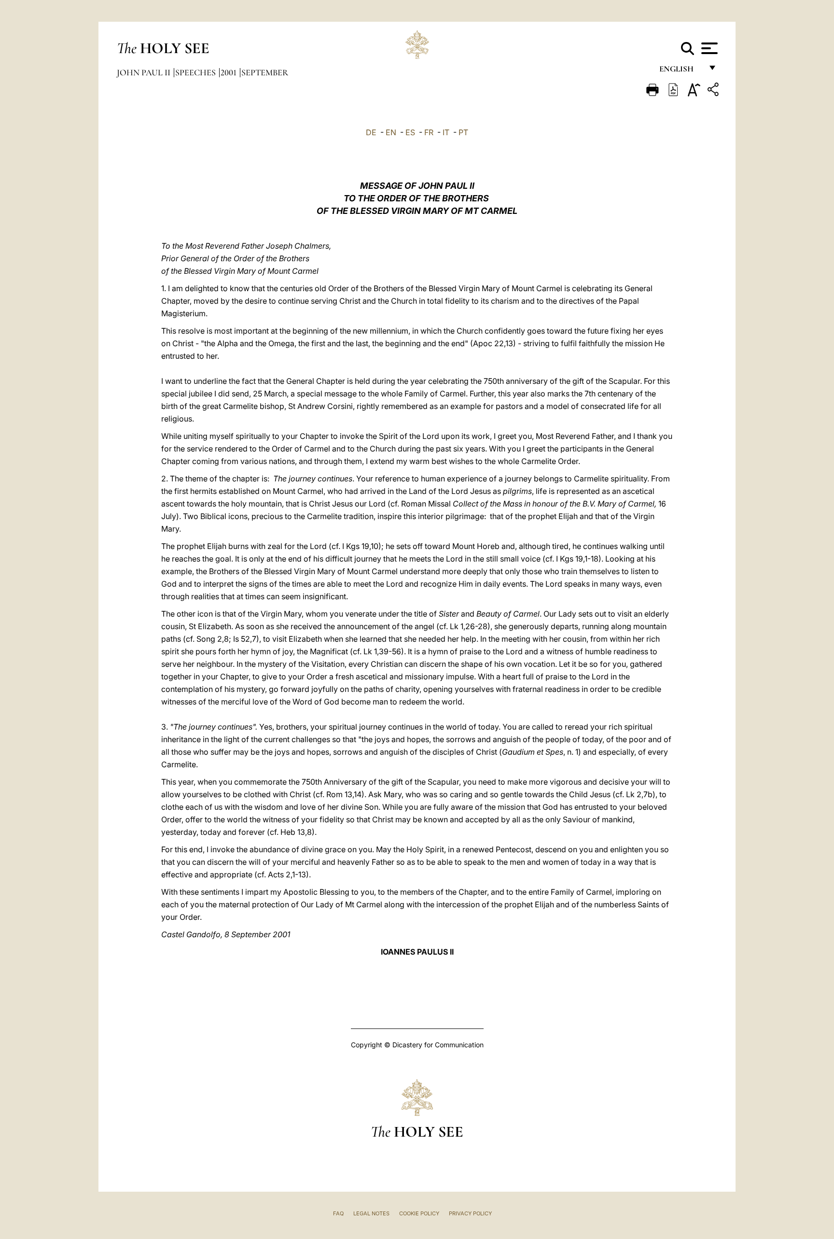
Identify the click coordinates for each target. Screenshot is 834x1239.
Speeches (196, 72)
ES (410, 132)
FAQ (338, 1213)
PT (463, 132)
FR (428, 132)
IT (446, 132)
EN (391, 132)
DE (371, 132)
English (680, 71)
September (264, 72)
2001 (229, 72)
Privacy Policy (470, 1213)
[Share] (714, 91)
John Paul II (144, 72)
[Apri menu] (708, 48)
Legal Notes (371, 1213)
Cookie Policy (419, 1213)
